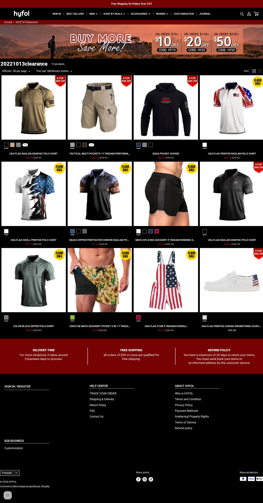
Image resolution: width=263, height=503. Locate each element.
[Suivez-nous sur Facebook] (138, 479)
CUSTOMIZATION (184, 13)
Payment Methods (186, 411)
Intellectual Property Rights (192, 416)
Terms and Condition (188, 399)
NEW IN (57, 13)
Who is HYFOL (184, 393)
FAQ (92, 411)
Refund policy (183, 428)
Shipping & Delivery (102, 399)
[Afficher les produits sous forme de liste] (260, 71)
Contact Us (96, 416)
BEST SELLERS (75, 13)
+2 (25, 145)
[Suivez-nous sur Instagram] (144, 479)
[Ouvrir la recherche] (242, 14)
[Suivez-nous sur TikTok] (151, 479)
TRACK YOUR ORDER (103, 393)
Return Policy (98, 405)
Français (7, 472)
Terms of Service (185, 422)
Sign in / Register (17, 386)
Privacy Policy (184, 405)
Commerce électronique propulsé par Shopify (25, 486)
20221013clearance (27, 22)
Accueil (8, 22)
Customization (13, 448)
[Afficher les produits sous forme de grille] (254, 71)
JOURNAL (205, 13)
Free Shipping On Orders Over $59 (131, 3)
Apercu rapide (33, 153)
